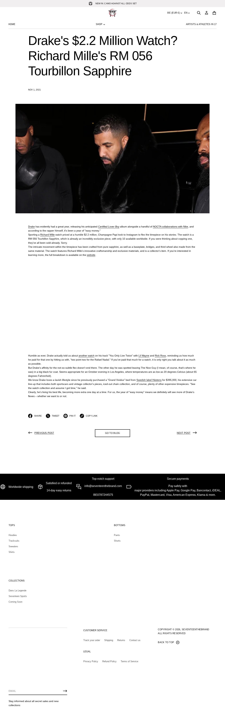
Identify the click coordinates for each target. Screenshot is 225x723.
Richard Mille (47, 234)
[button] (199, 13)
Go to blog (112, 433)
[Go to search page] (199, 13)
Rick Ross (160, 355)
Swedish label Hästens (149, 380)
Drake (31, 226)
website (91, 255)
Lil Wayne (144, 355)
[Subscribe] (65, 691)
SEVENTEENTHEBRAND (195, 629)
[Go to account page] (206, 13)
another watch (86, 355)
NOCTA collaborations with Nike (170, 226)
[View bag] (214, 13)
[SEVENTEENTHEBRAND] (112, 13)
